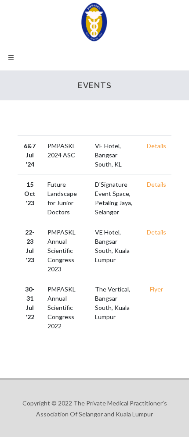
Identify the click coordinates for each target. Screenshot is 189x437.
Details (156, 145)
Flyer (156, 289)
